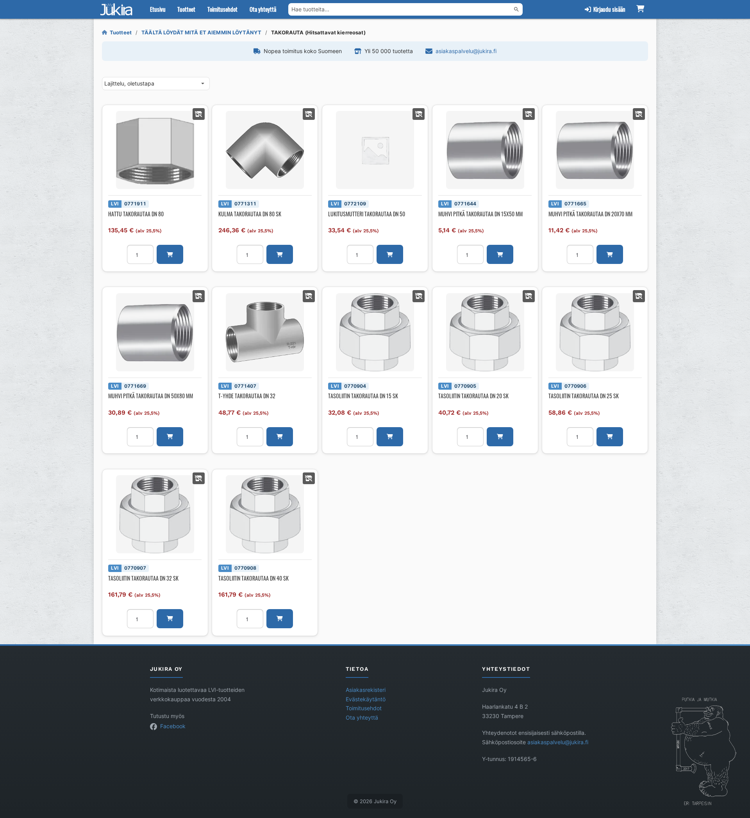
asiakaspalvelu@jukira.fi (466, 51)
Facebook (173, 726)
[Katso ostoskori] (640, 9)
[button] (170, 254)
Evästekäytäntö (366, 699)
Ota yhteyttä (263, 9)
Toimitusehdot (222, 9)
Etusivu (158, 9)
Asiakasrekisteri (366, 690)
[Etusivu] (118, 9)
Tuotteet (186, 9)
